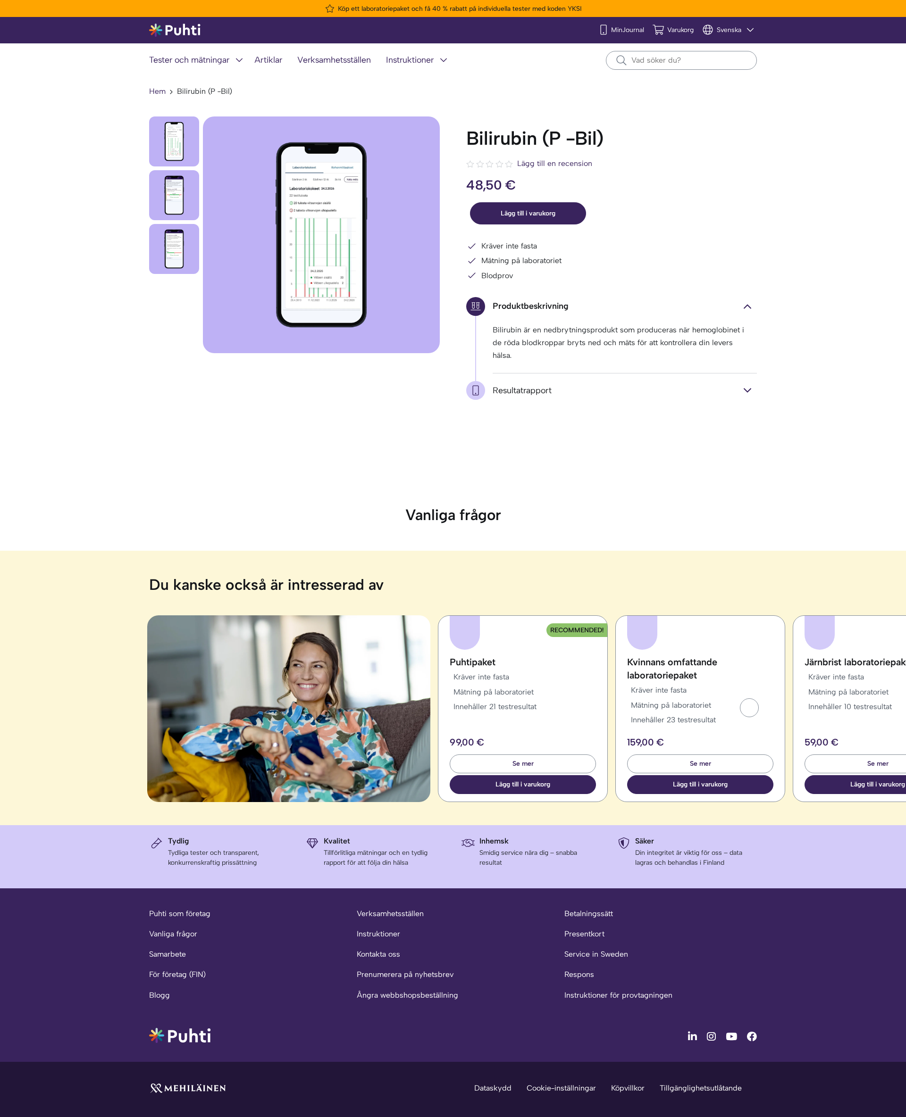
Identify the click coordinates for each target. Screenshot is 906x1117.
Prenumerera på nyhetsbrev (405, 974)
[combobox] (681, 60)
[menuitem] (198, 61)
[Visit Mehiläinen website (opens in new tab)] (187, 1087)
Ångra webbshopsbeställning (407, 995)
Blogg (159, 995)
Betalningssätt (588, 913)
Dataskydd (493, 1088)
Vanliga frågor (173, 933)
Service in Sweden (596, 954)
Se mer (523, 764)
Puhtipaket (472, 662)
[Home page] (175, 30)
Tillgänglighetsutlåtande (701, 1088)
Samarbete (167, 954)
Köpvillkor (628, 1088)
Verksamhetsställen (390, 913)
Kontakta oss (378, 954)
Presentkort (584, 933)
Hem (157, 91)
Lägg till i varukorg (528, 213)
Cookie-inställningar (561, 1088)
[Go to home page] (179, 1034)
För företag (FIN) (177, 974)
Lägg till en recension (554, 163)
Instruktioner (378, 933)
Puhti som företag (179, 913)
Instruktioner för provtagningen (618, 995)
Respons (579, 974)
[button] (749, 707)
